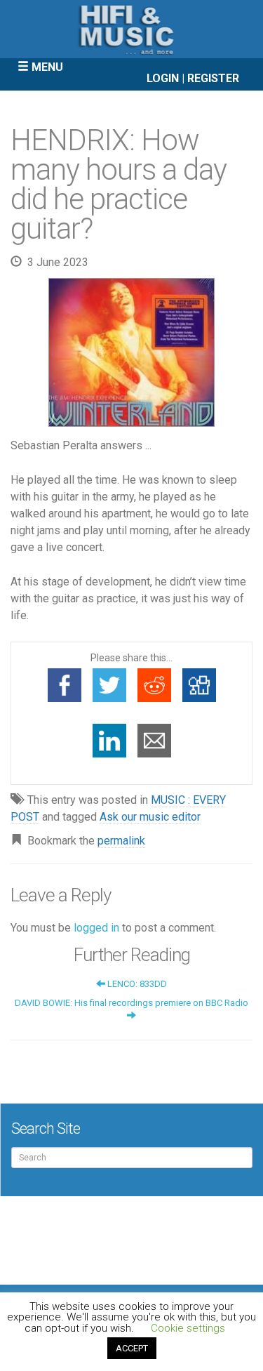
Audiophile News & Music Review (131, 29)
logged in (96, 927)
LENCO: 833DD (136, 984)
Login (163, 78)
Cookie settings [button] (188, 1328)
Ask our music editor (150, 816)
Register (213, 78)
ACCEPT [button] (132, 1348)
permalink (121, 840)
